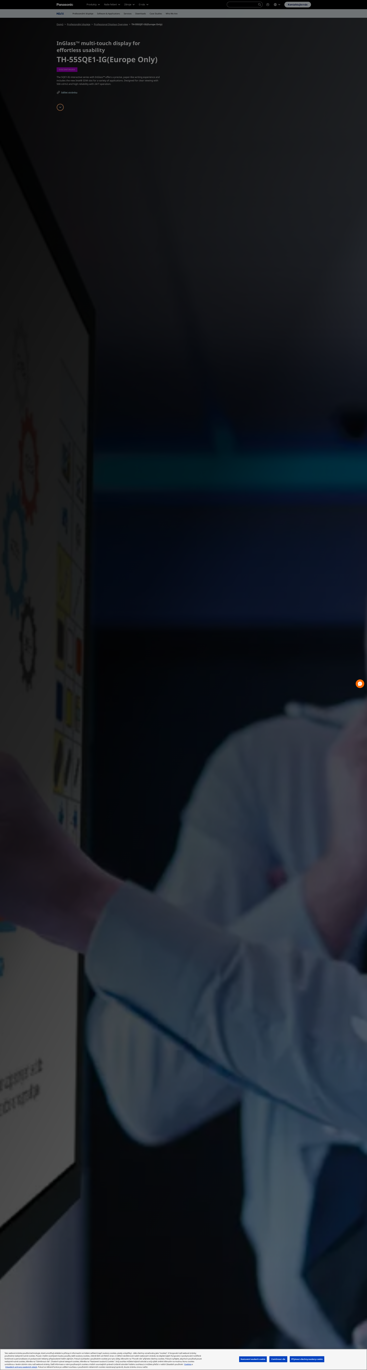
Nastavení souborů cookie (253, 1359)
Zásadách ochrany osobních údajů (21, 1367)
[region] (183, 1359)
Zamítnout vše (278, 1359)
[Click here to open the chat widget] (360, 683)
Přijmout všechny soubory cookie (307, 1359)
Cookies (187, 1364)
